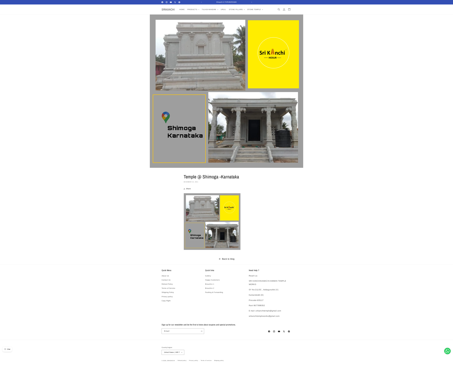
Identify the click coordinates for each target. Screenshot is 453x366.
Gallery (208, 276)
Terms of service (206, 360)
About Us (165, 276)
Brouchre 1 (209, 284)
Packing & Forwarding (214, 292)
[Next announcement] (251, 2)
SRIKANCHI (171, 360)
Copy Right (166, 301)
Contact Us (166, 280)
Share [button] (188, 189)
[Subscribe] (201, 331)
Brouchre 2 (209, 288)
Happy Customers (212, 280)
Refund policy (182, 360)
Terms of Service (168, 288)
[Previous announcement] (201, 2)
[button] (193, 9)
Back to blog (228, 259)
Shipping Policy (168, 292)
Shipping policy (219, 360)
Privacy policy (167, 296)
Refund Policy (167, 284)
